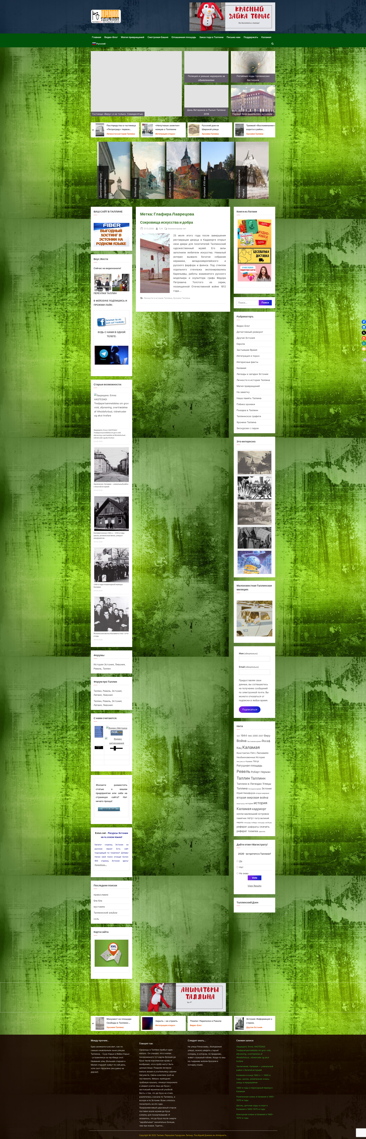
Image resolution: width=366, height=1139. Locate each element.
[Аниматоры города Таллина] (232, 16)
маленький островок (256, 813)
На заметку (112, 134)
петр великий (262, 818)
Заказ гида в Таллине (211, 37)
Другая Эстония (246, 337)
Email (249, 666)
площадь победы (250, 823)
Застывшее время (254, 741)
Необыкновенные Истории (251, 757)
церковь (262, 831)
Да (240, 861)
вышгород (241, 804)
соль (96, 918)
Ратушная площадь (249, 765)
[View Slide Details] (102, 282)
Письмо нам (233, 37)
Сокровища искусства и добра (166, 222)
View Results (254, 885)
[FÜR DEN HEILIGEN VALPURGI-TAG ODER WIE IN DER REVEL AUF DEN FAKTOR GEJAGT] (254, 488)
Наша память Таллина (249, 398)
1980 (250, 736)
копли (240, 813)
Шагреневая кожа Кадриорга (212, 127)
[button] (364, 322)
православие (101, 894)
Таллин (243, 778)
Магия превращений (132, 37)
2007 (260, 736)
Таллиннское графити (249, 416)
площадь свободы (265, 823)
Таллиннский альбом (105, 912)
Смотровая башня (158, 37)
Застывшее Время (164, 134)
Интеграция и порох (248, 355)
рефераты (253, 826)
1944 (244, 735)
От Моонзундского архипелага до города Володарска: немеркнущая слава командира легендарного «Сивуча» (121, 1021)
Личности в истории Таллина (158, 298)
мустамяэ (99, 906)
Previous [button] (97, 282)
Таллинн (258, 778)
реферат (242, 826)
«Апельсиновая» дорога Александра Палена (261, 1021)
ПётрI (256, 761)
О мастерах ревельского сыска (168, 1021)
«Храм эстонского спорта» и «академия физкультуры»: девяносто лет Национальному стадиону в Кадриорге (121, 128)
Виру (267, 735)
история (249, 803)
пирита (240, 822)
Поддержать (251, 37)
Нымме (248, 761)
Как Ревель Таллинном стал (214, 1021)
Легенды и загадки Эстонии (252, 374)
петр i (250, 818)
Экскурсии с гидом (248, 428)
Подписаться (249, 709)
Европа (241, 343)
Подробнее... (101, 865)
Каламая (266, 37)
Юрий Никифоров (246, 793)
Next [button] (126, 282)
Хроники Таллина (210, 134)
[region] (111, 282)
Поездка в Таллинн (247, 410)
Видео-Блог (111, 37)
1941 (238, 736)
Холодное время (254, 789)
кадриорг (259, 809)
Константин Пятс (246, 753)
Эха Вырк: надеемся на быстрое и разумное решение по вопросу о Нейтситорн (258, 128)
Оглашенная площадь (183, 37)
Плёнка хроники (246, 404)
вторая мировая (262, 793)
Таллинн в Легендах (249, 783)
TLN (161, 228)
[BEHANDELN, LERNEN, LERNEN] (254, 462)
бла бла (98, 900)
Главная (96, 37)
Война (241, 741)
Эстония (267, 788)
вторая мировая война (252, 797)
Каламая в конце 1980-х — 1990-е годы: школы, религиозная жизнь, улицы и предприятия (109, 535)
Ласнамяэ (262, 753)
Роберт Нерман (260, 771)
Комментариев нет (177, 228)
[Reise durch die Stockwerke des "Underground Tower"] (254, 562)
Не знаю (243, 873)
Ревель (243, 771)
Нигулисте (241, 762)
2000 (255, 735)
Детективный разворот (250, 331)
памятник (241, 818)
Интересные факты (247, 362)
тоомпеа (253, 831)
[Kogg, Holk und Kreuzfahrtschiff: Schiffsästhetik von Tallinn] (254, 538)
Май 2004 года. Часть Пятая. (167, 127)
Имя (248, 653)
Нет (241, 867)
